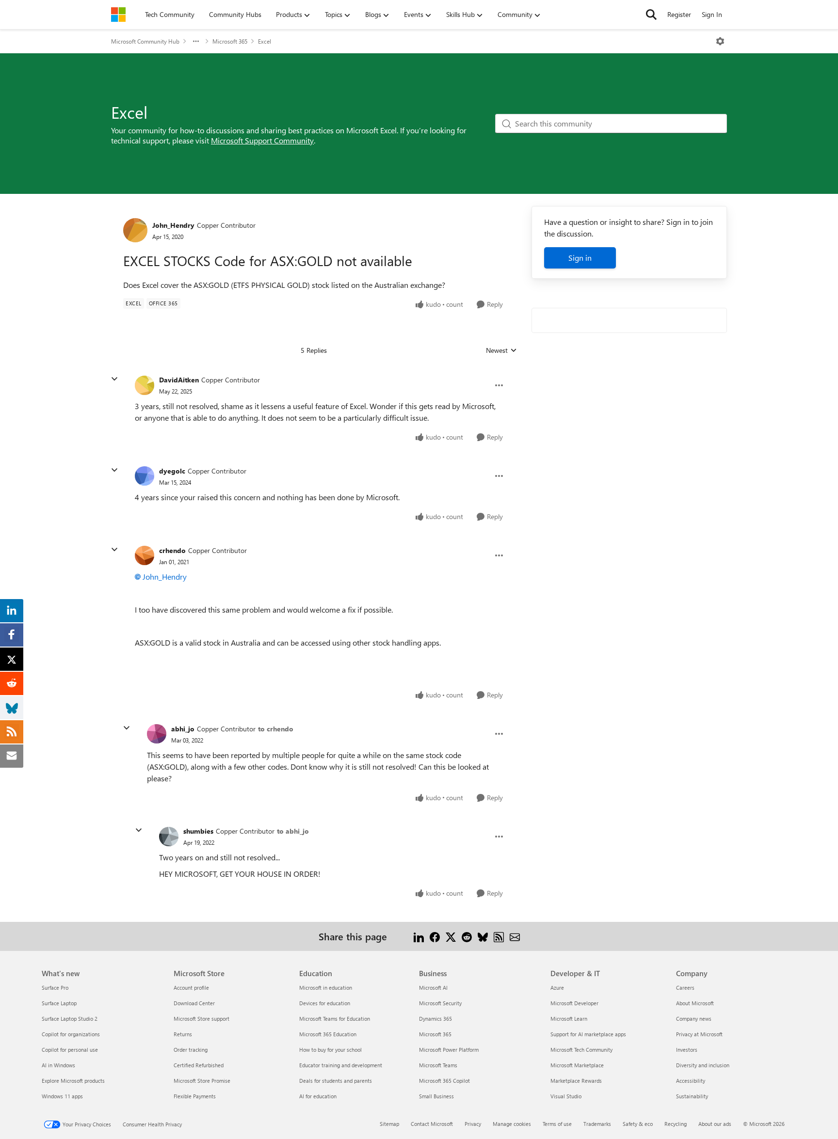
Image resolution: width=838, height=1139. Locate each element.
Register (679, 14)
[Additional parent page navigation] (196, 41)
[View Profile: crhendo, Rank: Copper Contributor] (144, 555)
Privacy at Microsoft (699, 1034)
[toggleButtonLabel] (720, 41)
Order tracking (191, 1049)
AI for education (318, 1096)
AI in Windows (58, 1065)
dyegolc (172, 470)
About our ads (714, 1123)
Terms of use (557, 1123)
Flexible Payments (195, 1096)
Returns (183, 1034)
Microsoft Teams (438, 1065)
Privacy (473, 1123)
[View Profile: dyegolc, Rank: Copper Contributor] (144, 476)
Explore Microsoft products (73, 1080)
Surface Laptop (59, 1003)
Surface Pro (55, 987)
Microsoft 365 (229, 41)
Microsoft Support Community (262, 140)
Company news (693, 1018)
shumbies (198, 831)
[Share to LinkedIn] (419, 936)
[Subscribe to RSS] (499, 936)
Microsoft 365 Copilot (444, 1080)
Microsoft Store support (201, 1018)
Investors (686, 1049)
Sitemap (389, 1123)
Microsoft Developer (574, 1003)
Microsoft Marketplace (577, 1065)
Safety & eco (638, 1123)
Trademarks (597, 1123)
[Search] (651, 14)
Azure (557, 987)
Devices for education (324, 1003)
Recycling (675, 1123)
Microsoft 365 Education (327, 1034)
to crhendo (275, 728)
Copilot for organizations (71, 1034)
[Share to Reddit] (467, 936)
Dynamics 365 (435, 1018)
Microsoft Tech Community (581, 1049)
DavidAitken (179, 379)
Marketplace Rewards (576, 1080)
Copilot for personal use (70, 1049)
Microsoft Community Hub (145, 41)
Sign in (580, 258)
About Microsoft (695, 1003)
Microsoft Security (440, 1003)
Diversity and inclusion (702, 1065)
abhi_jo (182, 728)
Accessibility (690, 1080)
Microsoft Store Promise (202, 1080)
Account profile (191, 987)
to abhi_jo (293, 831)
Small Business (436, 1096)
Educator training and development (340, 1065)
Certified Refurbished (199, 1065)
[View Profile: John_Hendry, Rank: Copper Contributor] (135, 230)
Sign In (712, 14)
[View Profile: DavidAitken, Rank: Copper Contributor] (144, 385)
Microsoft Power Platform (449, 1049)
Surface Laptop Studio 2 (69, 1018)
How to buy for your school (330, 1049)
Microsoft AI (433, 987)
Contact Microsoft (432, 1123)
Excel (264, 41)
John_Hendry (173, 225)
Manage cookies (512, 1123)
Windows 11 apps (62, 1096)
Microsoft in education (325, 987)
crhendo (172, 550)
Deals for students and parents (335, 1080)
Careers (685, 987)
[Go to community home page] (118, 14)
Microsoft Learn (568, 1018)
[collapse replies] (114, 379)
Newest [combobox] (501, 350)
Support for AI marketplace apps (588, 1034)
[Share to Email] (515, 936)
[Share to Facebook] (435, 936)
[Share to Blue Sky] (483, 936)
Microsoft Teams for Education (334, 1018)
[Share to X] (451, 936)
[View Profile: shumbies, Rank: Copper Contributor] (168, 836)
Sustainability (692, 1096)
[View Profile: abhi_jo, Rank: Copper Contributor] (156, 734)
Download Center (194, 1003)
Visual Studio (565, 1096)
